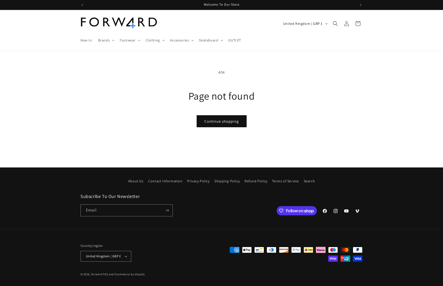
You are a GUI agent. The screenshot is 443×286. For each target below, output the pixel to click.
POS (105, 274)
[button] (106, 40)
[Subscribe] (167, 210)
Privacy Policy (198, 181)
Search (309, 181)
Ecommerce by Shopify (130, 274)
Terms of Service (285, 181)
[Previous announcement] (82, 5)
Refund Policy (256, 181)
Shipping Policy (227, 181)
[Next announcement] (360, 5)
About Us (136, 181)
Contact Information (165, 181)
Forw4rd (96, 274)
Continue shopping (221, 121)
